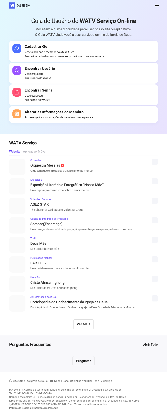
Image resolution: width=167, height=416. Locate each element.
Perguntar (83, 361)
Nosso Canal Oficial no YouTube (73, 380)
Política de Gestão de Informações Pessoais (33, 408)
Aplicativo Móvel (34, 151)
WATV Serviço (103, 380)
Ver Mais (83, 324)
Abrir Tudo (150, 344)
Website (14, 151)
